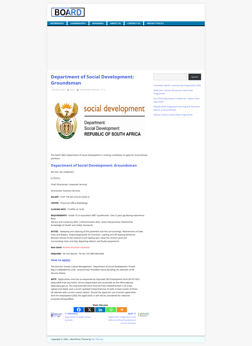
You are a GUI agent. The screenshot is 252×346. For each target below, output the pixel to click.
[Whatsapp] (111, 309)
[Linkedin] (100, 309)
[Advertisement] (126, 48)
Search (194, 77)
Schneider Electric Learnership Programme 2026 (177, 85)
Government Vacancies (90, 89)
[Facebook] (79, 309)
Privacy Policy (155, 23)
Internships (57, 23)
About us (115, 23)
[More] (122, 309)
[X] (89, 309)
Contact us (133, 23)
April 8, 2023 (60, 89)
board (72, 89)
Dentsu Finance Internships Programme (173, 114)
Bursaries (98, 23)
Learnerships (78, 23)
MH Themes (97, 339)
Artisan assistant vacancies (76, 247)
